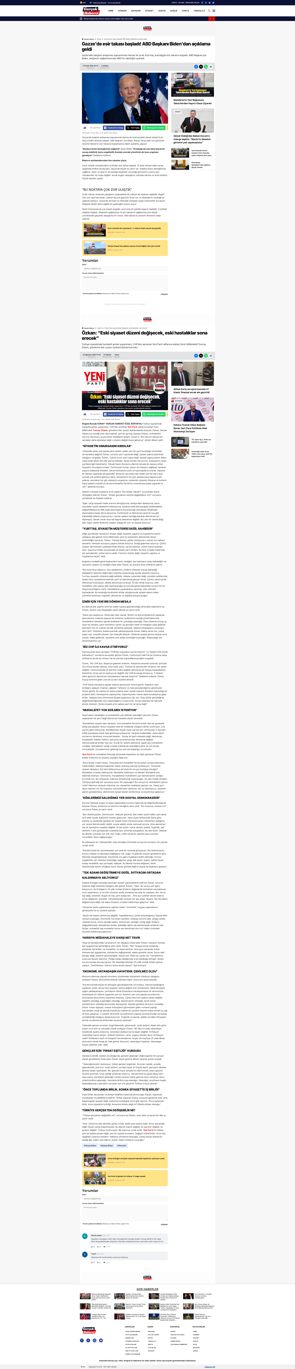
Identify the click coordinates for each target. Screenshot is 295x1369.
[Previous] (210, 18)
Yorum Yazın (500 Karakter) (93, 273)
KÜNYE (174, 2)
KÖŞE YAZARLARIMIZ (132, 1331)
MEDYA (150, 1344)
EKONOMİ (196, 1347)
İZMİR (195, 1331)
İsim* (84, 264)
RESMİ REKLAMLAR (192, 2)
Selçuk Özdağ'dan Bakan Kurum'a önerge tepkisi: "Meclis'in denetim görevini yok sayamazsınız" (119, 19)
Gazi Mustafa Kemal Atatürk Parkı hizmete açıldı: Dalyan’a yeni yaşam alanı (202, 153)
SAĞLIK (195, 1351)
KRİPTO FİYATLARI (131, 1351)
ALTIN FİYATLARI (131, 1347)
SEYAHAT (151, 1351)
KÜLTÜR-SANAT (153, 1334)
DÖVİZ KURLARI (130, 1344)
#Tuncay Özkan (90, 1145)
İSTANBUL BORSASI (132, 1341)
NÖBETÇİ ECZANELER (132, 1354)
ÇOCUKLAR (152, 1347)
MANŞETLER (129, 1338)
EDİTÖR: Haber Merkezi (112, 419)
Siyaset (99, 328)
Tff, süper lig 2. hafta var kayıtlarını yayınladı (201, 440)
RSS (84, 1367)
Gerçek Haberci (89, 39)
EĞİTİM (150, 1338)
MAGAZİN (151, 1331)
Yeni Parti (132, 427)
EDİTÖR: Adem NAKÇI (110, 133)
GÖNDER (164, 294)
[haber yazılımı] (210, 1367)
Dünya (99, 39)
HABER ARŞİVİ (175, 1341)
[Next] (213, 18)
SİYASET (196, 1338)
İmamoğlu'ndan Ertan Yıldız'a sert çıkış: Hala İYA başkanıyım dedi (202, 453)
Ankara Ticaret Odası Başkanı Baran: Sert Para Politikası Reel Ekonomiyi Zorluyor (190, 428)
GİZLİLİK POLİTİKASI (177, 1334)
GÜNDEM (196, 1334)
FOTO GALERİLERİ (131, 1334)
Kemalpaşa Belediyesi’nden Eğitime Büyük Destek (201, 164)
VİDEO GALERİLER (99, 3)
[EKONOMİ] (192, 409)
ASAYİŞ (195, 1341)
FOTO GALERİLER (114, 3)
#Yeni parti (121, 1145)
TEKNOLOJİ (152, 1341)
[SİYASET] (192, 120)
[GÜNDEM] (192, 84)
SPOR (195, 1344)
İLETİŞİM (181, 2)
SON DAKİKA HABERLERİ (179, 1344)
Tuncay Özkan (100, 430)
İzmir (117, 355)
